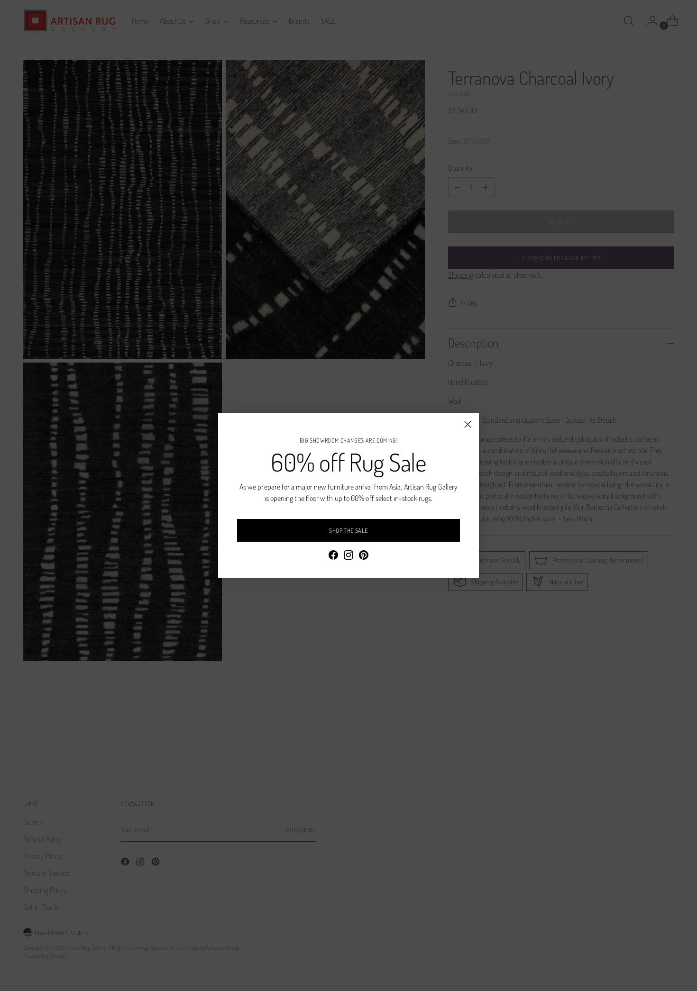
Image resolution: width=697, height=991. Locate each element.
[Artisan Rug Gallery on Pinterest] (363, 556)
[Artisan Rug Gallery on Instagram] (348, 556)
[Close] (467, 424)
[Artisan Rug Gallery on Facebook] (333, 556)
